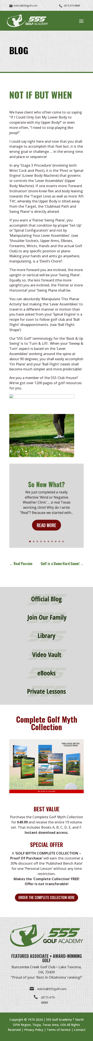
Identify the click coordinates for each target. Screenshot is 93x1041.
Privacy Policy (33, 1030)
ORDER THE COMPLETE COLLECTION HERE (46, 897)
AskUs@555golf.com (51, 989)
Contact (79, 1030)
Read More (46, 525)
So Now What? (46, 484)
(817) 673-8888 (72, 5)
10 (63, 541)
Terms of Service (59, 1030)
